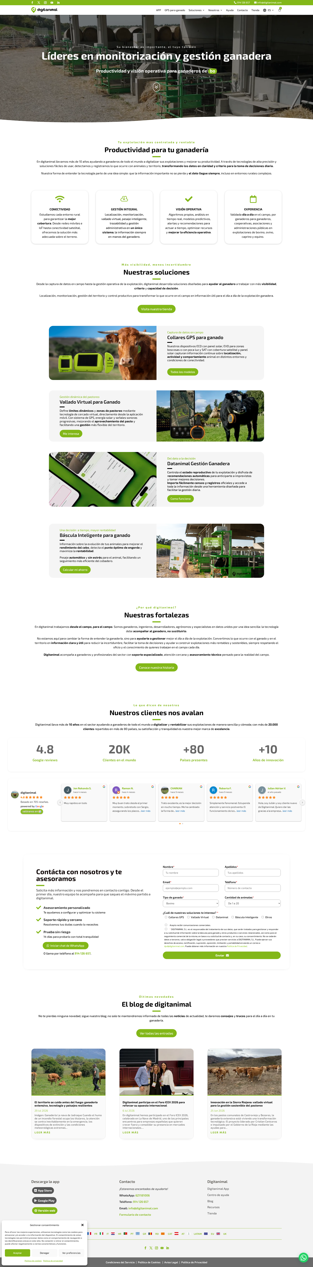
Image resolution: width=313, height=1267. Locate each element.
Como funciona (181, 498)
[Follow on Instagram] (156, 1248)
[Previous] (60, 802)
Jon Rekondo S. (82, 788)
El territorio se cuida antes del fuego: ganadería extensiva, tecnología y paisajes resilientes (66, 1103)
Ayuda (230, 10)
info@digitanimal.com (269, 2)
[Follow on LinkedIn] (168, 1248)
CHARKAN (176, 788)
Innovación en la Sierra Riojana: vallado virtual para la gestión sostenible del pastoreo (242, 1103)
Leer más (43, 1132)
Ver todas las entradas (156, 1033)
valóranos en (30, 811)
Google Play (46, 1200)
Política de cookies (33, 1261)
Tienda (255, 10)
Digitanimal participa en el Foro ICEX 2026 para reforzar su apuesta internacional (154, 1103)
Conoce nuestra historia (156, 667)
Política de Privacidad (237, 946)
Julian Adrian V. (277, 788)
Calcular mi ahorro (75, 569)
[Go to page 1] (182, 823)
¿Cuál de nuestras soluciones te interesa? (190, 912)
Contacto (242, 10)
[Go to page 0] (180, 823)
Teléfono (231, 882)
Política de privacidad (53, 1261)
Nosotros (213, 10)
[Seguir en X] (38, 2)
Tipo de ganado (173, 897)
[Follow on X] (151, 1248)
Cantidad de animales (239, 897)
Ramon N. (128, 788)
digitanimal (28, 792)
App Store (45, 1190)
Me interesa (71, 433)
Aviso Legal (171, 1262)
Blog (210, 1201)
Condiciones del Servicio (120, 1262)
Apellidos (231, 866)
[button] (82, 1225)
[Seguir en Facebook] (32, 2)
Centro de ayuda (218, 1195)
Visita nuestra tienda (156, 309)
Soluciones (195, 10)
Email (167, 882)
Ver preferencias (71, 1252)
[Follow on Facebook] (145, 1248)
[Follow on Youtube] (162, 1248)
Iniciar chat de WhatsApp (67, 945)
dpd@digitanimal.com (174, 946)
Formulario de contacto (135, 1214)
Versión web (46, 1210)
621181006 (142, 1195)
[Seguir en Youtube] (51, 2)
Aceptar (17, 1252)
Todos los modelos (183, 372)
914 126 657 (243, 2)
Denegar (44, 1252)
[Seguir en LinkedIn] (58, 2)
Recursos (213, 1207)
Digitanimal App (218, 1188)
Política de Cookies (149, 1262)
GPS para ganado (175, 10)
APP (158, 10)
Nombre (168, 866)
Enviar (220, 955)
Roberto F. (225, 788)
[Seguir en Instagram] (45, 2)
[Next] (302, 802)
